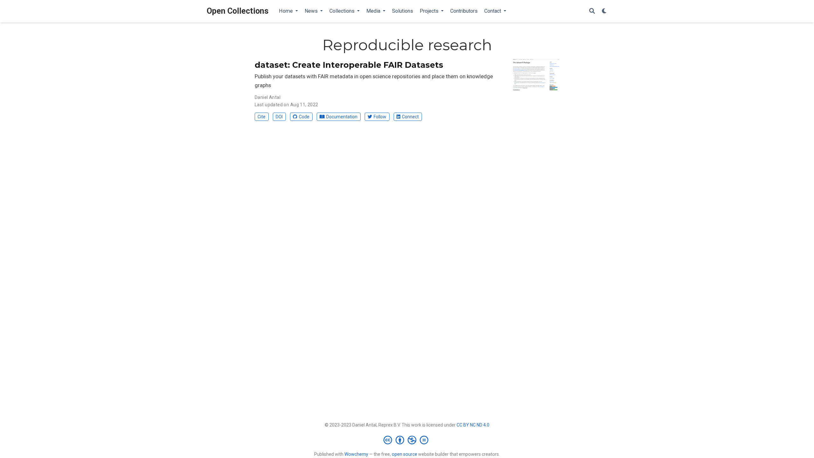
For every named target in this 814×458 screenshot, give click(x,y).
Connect (410, 116)
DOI (279, 116)
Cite (262, 116)
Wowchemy (356, 454)
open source (404, 454)
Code (304, 116)
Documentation (341, 116)
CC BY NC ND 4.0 (473, 424)
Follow (380, 116)
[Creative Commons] (407, 440)
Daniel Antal (267, 97)
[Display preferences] (604, 11)
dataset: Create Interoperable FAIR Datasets (349, 65)
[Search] (592, 11)
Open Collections (238, 11)
